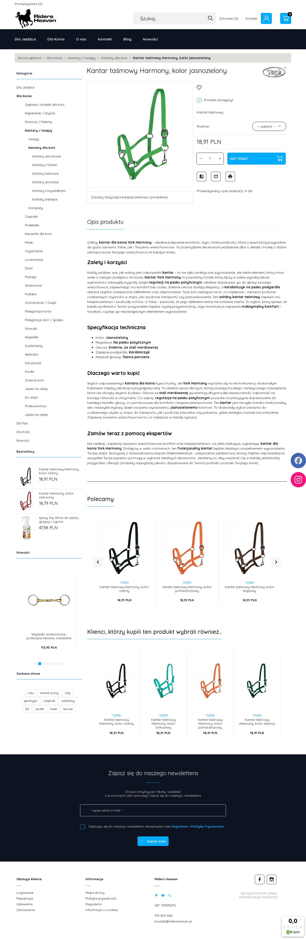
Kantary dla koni (41, 148)
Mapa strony (95, 893)
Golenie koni (34, 380)
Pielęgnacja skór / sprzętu (44, 320)
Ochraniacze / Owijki (40, 303)
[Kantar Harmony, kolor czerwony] (25, 501)
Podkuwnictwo (36, 406)
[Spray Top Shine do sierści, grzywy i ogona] (26, 527)
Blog (127, 39)
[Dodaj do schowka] (144, 536)
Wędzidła (31, 337)
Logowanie (24, 893)
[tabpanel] (187, 355)
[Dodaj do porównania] (144, 546)
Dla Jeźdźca (25, 39)
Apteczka (31, 354)
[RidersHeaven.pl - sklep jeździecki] (35, 18)
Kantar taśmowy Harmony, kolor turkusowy (163, 723)
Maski (29, 242)
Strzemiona (33, 285)
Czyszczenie (34, 251)
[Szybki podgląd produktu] (64, 578)
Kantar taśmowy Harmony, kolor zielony (257, 721)
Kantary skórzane (45, 182)
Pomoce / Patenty (38, 122)
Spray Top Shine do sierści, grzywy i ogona (59, 519)
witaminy (68, 701)
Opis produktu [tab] (105, 221)
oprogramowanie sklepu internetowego (258, 895)
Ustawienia (24, 904)
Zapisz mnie (156, 841)
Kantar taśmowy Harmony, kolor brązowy (249, 589)
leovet (68, 709)
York (124, 582)
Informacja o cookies (102, 910)
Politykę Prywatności (207, 826)
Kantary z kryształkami (49, 191)
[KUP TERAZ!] (64, 591)
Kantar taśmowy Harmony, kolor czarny (124, 589)
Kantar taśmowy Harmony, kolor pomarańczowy (187, 589)
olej (67, 693)
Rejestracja (24, 898)
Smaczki (31, 328)
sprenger (30, 701)
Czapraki (31, 216)
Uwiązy (33, 139)
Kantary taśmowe (45, 173)
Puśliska (30, 294)
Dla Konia (56, 39)
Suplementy (34, 346)
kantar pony (49, 693)
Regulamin (179, 826)
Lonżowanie (34, 259)
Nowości (150, 39)
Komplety (35, 208)
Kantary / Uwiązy (38, 130)
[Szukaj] (210, 18)
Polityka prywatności (101, 898)
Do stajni (31, 397)
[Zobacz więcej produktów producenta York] (274, 72)
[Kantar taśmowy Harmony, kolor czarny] (25, 476)
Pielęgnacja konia (38, 311)
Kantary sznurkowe (46, 156)
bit (27, 709)
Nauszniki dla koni (38, 234)
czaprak (49, 701)
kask (53, 709)
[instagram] (271, 879)
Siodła (29, 371)
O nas (81, 39)
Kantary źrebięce (44, 199)
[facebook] (259, 879)
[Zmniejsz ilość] (200, 158)
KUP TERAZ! (239, 159)
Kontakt (105, 39)
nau (31, 693)
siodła (39, 709)
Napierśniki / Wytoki (40, 113)
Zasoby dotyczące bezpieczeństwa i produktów (129, 197)
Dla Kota (23, 432)
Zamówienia (25, 910)
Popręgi (30, 277)
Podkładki (32, 225)
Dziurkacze (33, 363)
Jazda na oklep (36, 389)
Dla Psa (21, 423)
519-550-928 (163, 916)
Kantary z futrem (44, 165)
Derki (29, 268)
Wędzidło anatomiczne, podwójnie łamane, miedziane (49, 636)
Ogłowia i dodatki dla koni (44, 104)
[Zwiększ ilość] (220, 158)
